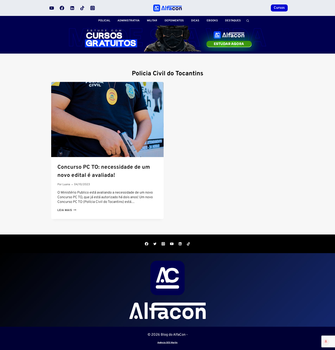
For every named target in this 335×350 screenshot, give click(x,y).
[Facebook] (62, 7)
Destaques (233, 20)
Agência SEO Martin (167, 342)
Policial (104, 20)
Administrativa (128, 20)
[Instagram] (92, 7)
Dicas (195, 20)
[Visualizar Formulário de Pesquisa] (247, 20)
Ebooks (212, 20)
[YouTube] (51, 7)
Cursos (279, 8)
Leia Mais (66, 210)
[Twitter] (154, 243)
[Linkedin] (72, 7)
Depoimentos (174, 20)
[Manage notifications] (326, 341)
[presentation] (107, 119)
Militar (152, 20)
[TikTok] (82, 7)
